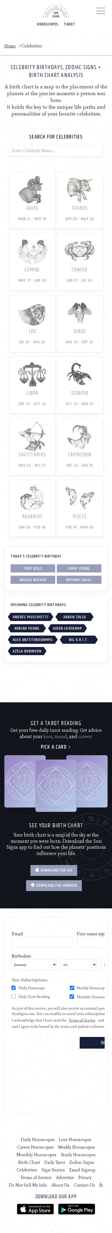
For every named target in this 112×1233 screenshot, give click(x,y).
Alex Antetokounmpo (33, 639)
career (85, 736)
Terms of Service (36, 1177)
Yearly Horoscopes (78, 1154)
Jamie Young (79, 568)
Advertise (65, 1177)
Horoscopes (47, 24)
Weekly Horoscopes (76, 1147)
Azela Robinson (27, 651)
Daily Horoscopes (38, 1139)
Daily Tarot (54, 1162)
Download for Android (56, 885)
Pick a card (54, 747)
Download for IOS (56, 870)
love (47, 736)
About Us (60, 1185)
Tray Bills (33, 568)
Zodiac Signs (81, 1162)
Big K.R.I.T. (78, 639)
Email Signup (82, 1170)
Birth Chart (29, 1162)
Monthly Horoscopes (37, 1154)
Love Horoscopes (75, 1139)
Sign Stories (53, 1170)
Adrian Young (26, 628)
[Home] (56, 10)
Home (10, 46)
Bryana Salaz (79, 580)
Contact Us (84, 1185)
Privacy (85, 1177)
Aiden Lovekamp (67, 628)
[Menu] (101, 12)
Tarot (69, 24)
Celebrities (27, 1170)
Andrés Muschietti (30, 617)
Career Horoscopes (35, 1147)
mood (60, 736)
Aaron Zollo (74, 617)
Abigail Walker (33, 580)
